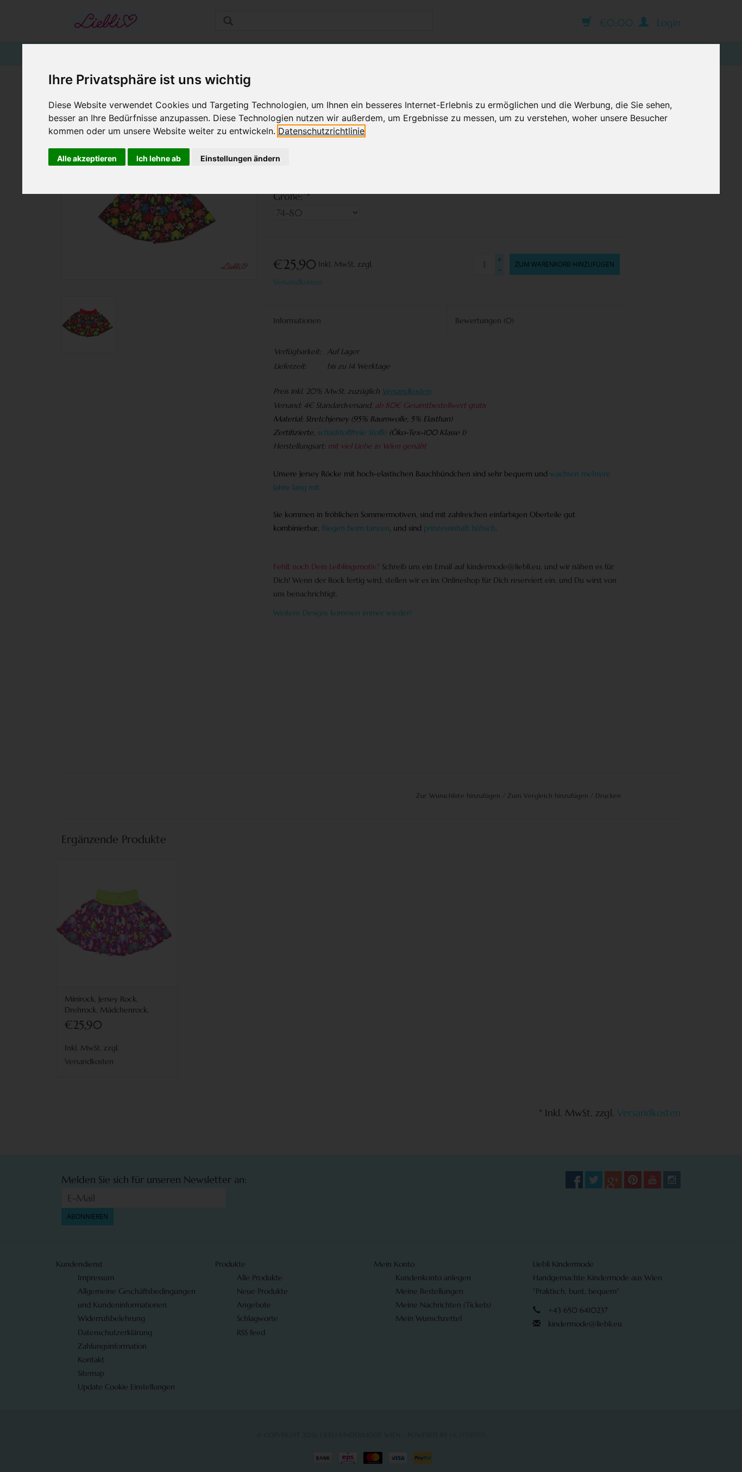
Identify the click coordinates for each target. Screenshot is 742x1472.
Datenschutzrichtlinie (321, 130)
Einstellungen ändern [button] (240, 158)
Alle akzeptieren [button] (87, 158)
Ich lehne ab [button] (158, 158)
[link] (321, 130)
